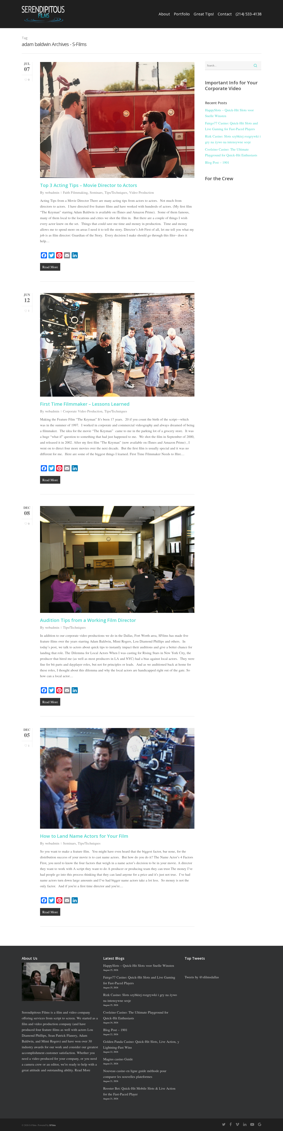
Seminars (96, 192)
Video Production (141, 192)
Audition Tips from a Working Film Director (88, 620)
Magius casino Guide (118, 1059)
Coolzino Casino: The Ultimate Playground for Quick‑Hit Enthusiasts (231, 152)
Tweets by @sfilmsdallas (202, 977)
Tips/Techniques (116, 192)
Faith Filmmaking (75, 192)
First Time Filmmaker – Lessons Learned (85, 404)
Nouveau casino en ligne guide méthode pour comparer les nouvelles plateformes (134, 1073)
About (164, 14)
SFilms (52, 1125)
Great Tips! (204, 14)
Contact (225, 14)
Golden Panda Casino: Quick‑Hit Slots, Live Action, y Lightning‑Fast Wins (141, 1044)
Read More (82, 1070)
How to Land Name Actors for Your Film (84, 836)
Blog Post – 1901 (217, 162)
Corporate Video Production (82, 411)
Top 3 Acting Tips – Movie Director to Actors (88, 185)
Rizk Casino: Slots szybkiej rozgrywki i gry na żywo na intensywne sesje (233, 139)
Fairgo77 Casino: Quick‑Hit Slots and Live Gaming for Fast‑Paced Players (231, 126)
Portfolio (182, 14)
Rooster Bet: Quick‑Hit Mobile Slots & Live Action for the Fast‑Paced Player (139, 1091)
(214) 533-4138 (248, 14)
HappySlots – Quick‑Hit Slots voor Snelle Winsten (229, 113)
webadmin (52, 192)
